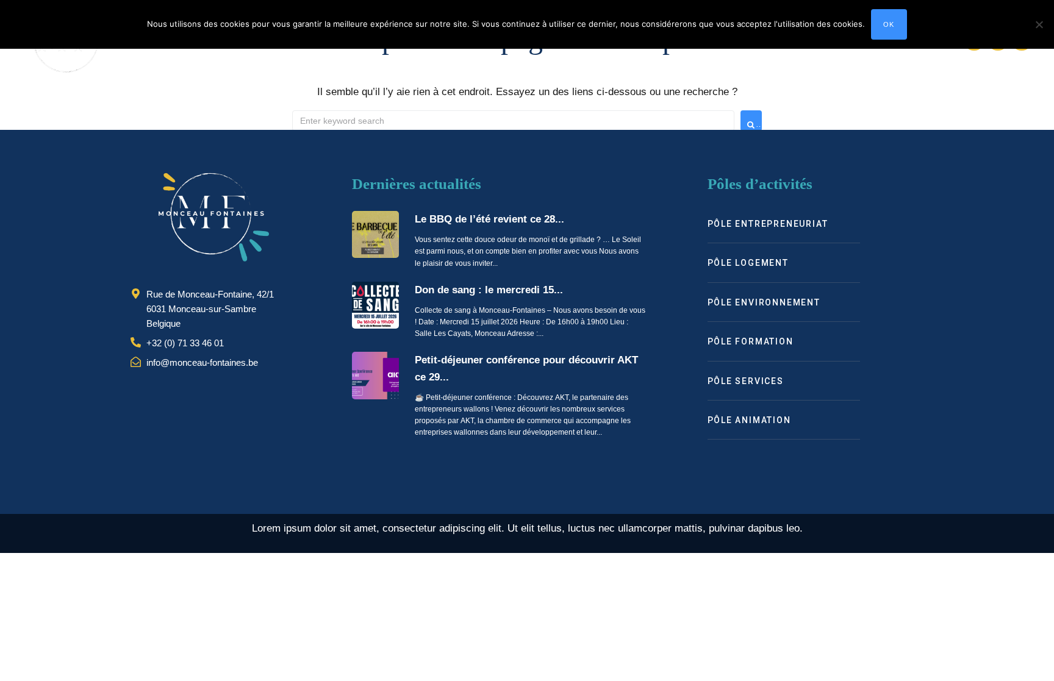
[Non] (1039, 24)
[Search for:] (513, 120)
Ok (889, 24)
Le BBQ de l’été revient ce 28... (489, 219)
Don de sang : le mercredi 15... (489, 290)
